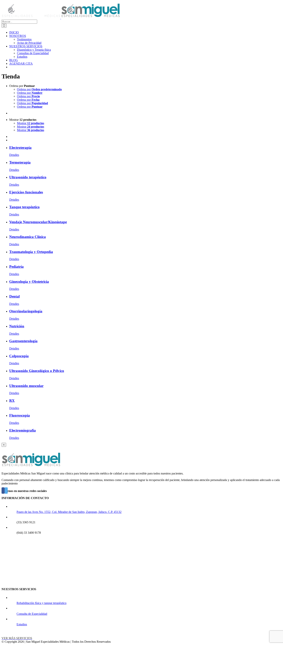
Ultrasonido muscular (26, 386)
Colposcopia (19, 356)
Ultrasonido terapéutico (27, 177)
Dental (14, 296)
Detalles (14, 154)
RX (12, 401)
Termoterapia (20, 162)
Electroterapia (20, 148)
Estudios (22, 624)
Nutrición (16, 326)
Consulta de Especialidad (32, 613)
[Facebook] (3, 490)
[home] (31, 467)
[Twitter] (6, 490)
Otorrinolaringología (25, 311)
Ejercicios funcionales (26, 192)
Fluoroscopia (19, 415)
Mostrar (30, 123)
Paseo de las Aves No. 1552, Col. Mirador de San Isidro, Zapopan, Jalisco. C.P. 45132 (69, 512)
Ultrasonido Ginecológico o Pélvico (36, 371)
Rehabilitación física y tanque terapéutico (41, 603)
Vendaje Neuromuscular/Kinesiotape (38, 222)
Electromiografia (22, 430)
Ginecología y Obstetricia (29, 282)
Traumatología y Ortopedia (31, 252)
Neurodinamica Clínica (27, 237)
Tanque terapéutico (24, 207)
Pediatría (16, 267)
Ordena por (39, 89)
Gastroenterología (23, 341)
